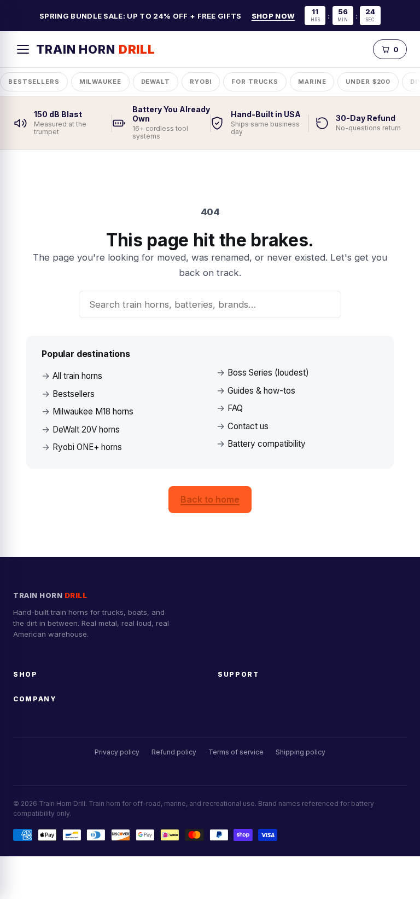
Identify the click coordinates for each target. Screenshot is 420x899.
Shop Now (273, 15)
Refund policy (173, 752)
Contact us (248, 426)
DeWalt (155, 81)
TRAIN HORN (95, 49)
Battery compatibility (267, 444)
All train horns (77, 376)
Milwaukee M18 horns (92, 411)
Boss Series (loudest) (268, 372)
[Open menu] (23, 49)
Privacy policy (117, 752)
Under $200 (368, 81)
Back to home (210, 499)
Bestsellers (34, 81)
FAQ (235, 408)
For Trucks (254, 81)
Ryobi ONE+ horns (87, 447)
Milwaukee (100, 81)
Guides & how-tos (261, 390)
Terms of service (236, 752)
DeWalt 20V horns (86, 429)
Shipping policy (300, 752)
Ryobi (201, 81)
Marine (312, 81)
